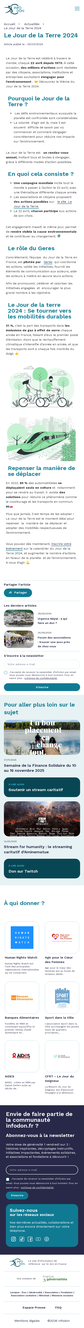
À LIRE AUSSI (16, 784)
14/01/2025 (10, 841)
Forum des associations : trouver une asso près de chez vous (54, 642)
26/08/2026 (45, 632)
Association (51, 1292)
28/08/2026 (45, 613)
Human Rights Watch (21, 957)
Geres (48, 262)
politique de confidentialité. (40, 678)
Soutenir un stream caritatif (36, 789)
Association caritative (24, 1295)
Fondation (66, 1292)
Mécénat (44, 1295)
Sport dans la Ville (59, 1017)
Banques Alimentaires (22, 1017)
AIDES (9, 1076)
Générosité (35, 1292)
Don (24, 1292)
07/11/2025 (10, 760)
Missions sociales (62, 1295)
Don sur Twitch (23, 871)
